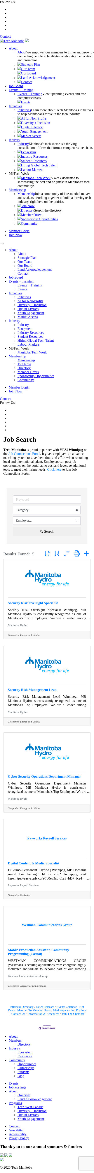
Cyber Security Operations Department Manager (44, 776)
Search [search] (49, 531)
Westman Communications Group (28, 976)
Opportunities (26, 1064)
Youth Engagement (34, 131)
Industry (14, 140)
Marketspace (60, 1010)
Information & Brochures (43, 1014)
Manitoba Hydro (18, 625)
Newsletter (16, 1130)
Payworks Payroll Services (23, 885)
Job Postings (78, 1010)
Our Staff (23, 1095)
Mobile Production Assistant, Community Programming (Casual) (38, 952)
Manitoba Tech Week (35, 178)
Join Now (28, 206)
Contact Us (18, 1014)
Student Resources (34, 161)
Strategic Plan (30, 64)
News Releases (45, 1007)
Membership (17, 190)
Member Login (19, 231)
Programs (15, 1103)
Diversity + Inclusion (35, 123)
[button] (47, 553)
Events (25, 102)
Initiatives (15, 106)
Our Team (28, 69)
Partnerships (25, 1068)
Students (23, 1072)
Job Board (16, 86)
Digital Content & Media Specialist (33, 863)
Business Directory (21, 1007)
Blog (20, 1076)
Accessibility (17, 1134)
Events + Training (21, 90)
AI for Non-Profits (34, 118)
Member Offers (31, 215)
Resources (24, 1056)
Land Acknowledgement (38, 77)
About (13, 48)
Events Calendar (67, 1007)
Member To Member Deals (33, 1010)
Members (15, 1040)
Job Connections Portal (24, 454)
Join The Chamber (73, 1014)
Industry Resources (34, 156)
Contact (5, 36)
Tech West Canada (30, 1107)
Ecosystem (28, 152)
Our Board (28, 73)
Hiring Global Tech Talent (39, 165)
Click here (54, 469)
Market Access (31, 136)
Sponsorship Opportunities (39, 219)
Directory (27, 210)
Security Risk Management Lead (32, 690)
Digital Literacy (32, 127)
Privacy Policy (19, 1138)
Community (29, 223)
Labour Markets (32, 169)
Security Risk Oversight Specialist (33, 603)
